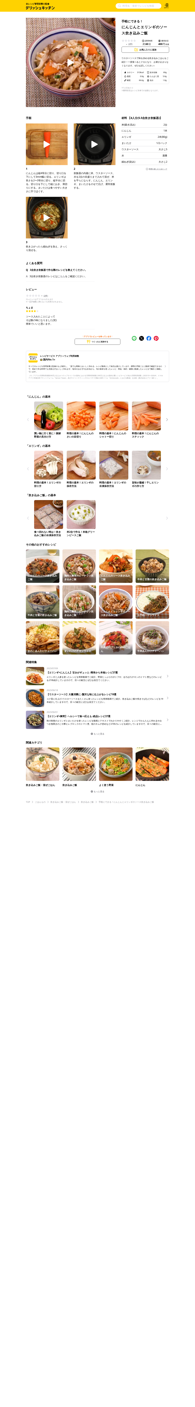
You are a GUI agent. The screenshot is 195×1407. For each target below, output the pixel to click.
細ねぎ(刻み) (128, 162)
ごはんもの (40, 801)
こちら (61, 276)
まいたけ (126, 143)
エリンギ (126, 137)
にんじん (126, 130)
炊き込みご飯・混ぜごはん (63, 801)
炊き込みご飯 (87, 801)
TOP (28, 801)
